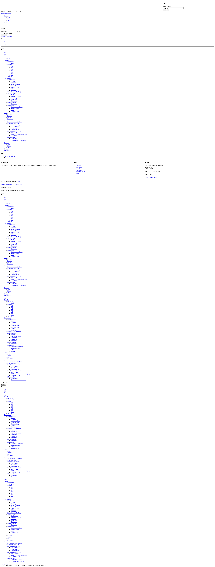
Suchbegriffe (4, 187)
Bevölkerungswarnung (13, 364)
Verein (5, 352)
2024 (12, 309)
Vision (9, 20)
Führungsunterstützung (17, 346)
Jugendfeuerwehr (80, 170)
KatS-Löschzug (15, 327)
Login (18, 181)
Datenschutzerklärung (18, 184)
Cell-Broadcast (15, 369)
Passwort (165, 8)
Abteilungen (7, 318)
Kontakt (3, 184)
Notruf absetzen (15, 372)
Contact (6, 564)
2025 (12, 307)
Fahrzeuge (79, 167)
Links (77, 173)
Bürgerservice (11, 377)
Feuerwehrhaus (15, 325)
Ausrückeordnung (15, 324)
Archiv (12, 303)
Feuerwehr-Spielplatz (13, 363)
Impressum (9, 184)
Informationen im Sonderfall (14, 361)
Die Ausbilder (14, 334)
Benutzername (166, 6)
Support (6, 22)
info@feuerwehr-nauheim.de (152, 177)
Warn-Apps (14, 367)
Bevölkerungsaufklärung (13, 371)
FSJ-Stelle (78, 168)
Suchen (3, 384)
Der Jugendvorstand (16, 336)
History (9, 19)
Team (8, 17)
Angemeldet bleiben (8, 33)
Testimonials (7, 150)
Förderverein (10, 354)
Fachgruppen (10, 345)
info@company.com (6, 13)
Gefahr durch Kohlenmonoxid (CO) (20, 374)
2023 (12, 310)
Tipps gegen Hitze (15, 375)
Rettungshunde (15, 351)
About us (6, 143)
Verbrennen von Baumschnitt (18, 380)
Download (10, 358)
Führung (13, 321)
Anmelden (166, 10)
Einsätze (78, 165)
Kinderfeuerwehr (80, 171)
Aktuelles (6, 300)
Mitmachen (14, 339)
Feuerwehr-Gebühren (16, 378)
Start (5, 298)
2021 (12, 313)
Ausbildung (14, 337)
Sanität (12, 349)
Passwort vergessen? (6, 36)
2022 (12, 312)
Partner (9, 357)
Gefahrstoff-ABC (15, 348)
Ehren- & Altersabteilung (14, 331)
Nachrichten (10, 301)
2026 (12, 306)
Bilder (12, 315)
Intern (26, 184)
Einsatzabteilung (11, 319)
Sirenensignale (14, 366)
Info (5, 360)
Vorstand (9, 355)
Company (6, 16)
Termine (9, 316)
